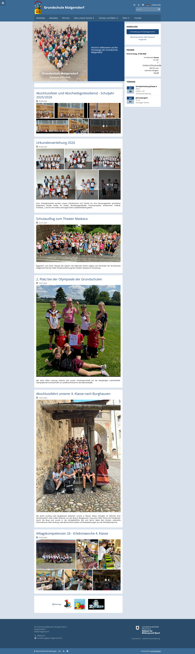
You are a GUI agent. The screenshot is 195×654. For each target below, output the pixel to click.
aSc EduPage (156, 651)
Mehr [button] (125, 18)
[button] (143, 5)
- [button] (139, 5)
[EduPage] (56, 604)
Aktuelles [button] (53, 18)
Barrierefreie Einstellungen (46, 651)
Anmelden (156, 5)
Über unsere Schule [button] (83, 18)
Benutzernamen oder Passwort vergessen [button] (142, 38)
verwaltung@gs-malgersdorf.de (49, 638)
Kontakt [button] (137, 18)
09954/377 (41, 635)
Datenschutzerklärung (151, 638)
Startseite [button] (40, 18)
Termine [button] (66, 18)
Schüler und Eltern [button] (107, 18)
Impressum (136, 638)
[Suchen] (159, 9)
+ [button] (135, 5)
